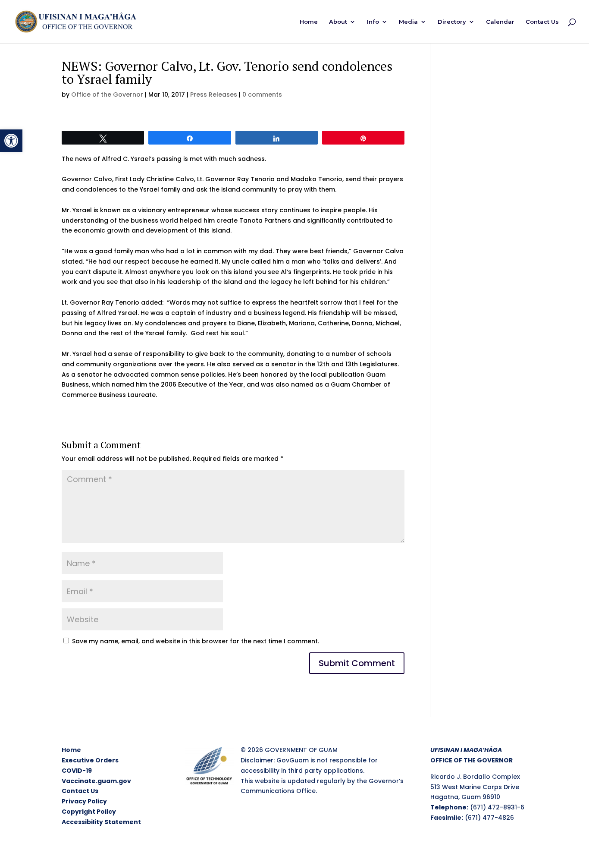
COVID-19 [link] (77, 770)
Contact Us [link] (542, 22)
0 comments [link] (262, 94)
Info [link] (373, 22)
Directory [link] (452, 22)
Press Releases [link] (213, 94)
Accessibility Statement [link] (101, 822)
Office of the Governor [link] (107, 94)
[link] (11, 140)
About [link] (338, 22)
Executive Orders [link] (90, 760)
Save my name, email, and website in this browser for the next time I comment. (195, 641)
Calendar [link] (500, 22)
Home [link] (309, 22)
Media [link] (408, 22)
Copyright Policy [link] (89, 811)
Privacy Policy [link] (84, 801)
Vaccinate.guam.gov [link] (96, 781)
